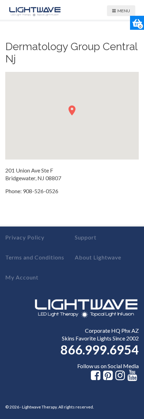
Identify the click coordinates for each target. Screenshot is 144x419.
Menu (123, 10)
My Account (21, 277)
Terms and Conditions (34, 257)
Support (85, 237)
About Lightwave (98, 257)
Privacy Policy (24, 237)
